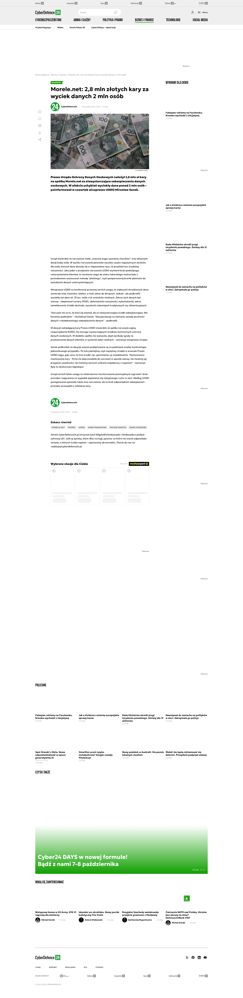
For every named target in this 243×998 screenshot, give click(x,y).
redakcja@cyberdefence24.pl (66, 446)
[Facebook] (193, 957)
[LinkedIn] (199, 957)
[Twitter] (187, 957)
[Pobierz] (39, 132)
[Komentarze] (39, 118)
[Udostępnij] (39, 139)
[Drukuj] (39, 125)
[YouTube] (205, 957)
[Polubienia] (39, 111)
